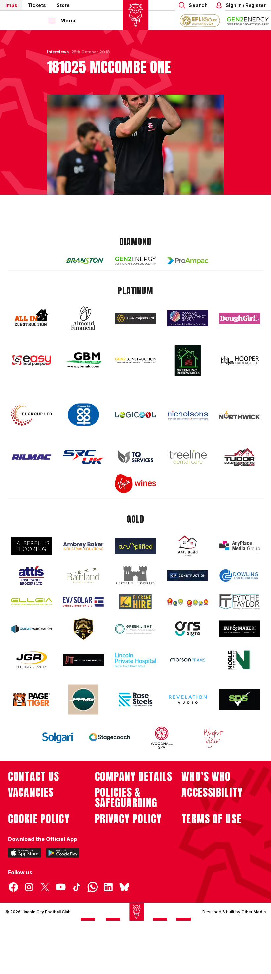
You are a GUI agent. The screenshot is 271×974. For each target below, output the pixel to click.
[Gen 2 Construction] (135, 360)
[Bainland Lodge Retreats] (83, 575)
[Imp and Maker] (239, 628)
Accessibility (212, 792)
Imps (11, 5)
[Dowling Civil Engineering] (239, 575)
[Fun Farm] (187, 601)
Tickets (37, 5)
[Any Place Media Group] (239, 546)
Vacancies (31, 792)
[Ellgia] (31, 601)
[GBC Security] (83, 629)
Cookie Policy (39, 819)
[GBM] (83, 360)
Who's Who (206, 776)
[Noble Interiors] (239, 660)
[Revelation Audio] (187, 699)
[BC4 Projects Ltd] (135, 318)
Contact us (33, 776)
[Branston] (83, 260)
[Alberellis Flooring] (31, 546)
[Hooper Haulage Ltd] (239, 360)
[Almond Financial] (83, 318)
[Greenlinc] (187, 360)
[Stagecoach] (109, 737)
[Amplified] (135, 546)
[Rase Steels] (135, 699)
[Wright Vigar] (213, 737)
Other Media (253, 911)
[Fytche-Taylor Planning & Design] (239, 601)
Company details (134, 776)
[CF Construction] (187, 575)
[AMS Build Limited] (187, 546)
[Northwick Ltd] (239, 415)
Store (63, 5)
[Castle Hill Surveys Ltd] (135, 575)
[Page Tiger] (31, 699)
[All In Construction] (31, 318)
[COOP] (83, 414)
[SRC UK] (83, 457)
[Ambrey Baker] (83, 546)
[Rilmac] (31, 457)
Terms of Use (211, 819)
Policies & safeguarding (126, 797)
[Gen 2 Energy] (135, 260)
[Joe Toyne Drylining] (83, 660)
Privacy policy (128, 819)
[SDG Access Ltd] (239, 699)
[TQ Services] (135, 456)
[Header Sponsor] (248, 20)
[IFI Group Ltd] (31, 415)
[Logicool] (135, 415)
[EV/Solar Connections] (83, 602)
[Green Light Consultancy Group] (135, 629)
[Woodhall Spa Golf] (161, 737)
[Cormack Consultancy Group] (187, 318)
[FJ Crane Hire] (135, 601)
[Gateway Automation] (31, 629)
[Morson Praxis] (187, 660)
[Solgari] (57, 738)
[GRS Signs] (187, 629)
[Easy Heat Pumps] (31, 360)
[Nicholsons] (187, 415)
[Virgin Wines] (135, 483)
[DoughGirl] (239, 318)
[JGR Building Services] (31, 660)
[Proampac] (187, 260)
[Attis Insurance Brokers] (31, 575)
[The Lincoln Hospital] (135, 660)
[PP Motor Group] (83, 699)
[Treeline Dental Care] (187, 457)
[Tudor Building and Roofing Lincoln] (239, 457)
